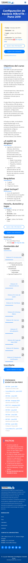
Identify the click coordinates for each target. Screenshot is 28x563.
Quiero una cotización (14, 51)
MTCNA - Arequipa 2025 (13, 400)
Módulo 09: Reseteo (12, 348)
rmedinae (19, 560)
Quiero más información (14, 46)
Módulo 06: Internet (12, 320)
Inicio (2, 516)
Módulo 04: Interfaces (13, 303)
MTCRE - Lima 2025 (11, 410)
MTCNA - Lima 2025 (11, 396)
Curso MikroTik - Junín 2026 (14, 429)
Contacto (3, 528)
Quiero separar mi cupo (14, 369)
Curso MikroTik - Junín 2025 (14, 391)
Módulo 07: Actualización (14, 330)
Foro (2, 519)
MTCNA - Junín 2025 (11, 386)
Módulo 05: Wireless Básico (14, 313)
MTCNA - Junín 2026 (11, 424)
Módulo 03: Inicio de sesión (14, 296)
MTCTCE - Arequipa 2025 (13, 405)
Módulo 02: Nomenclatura (14, 285)
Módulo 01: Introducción (14, 257)
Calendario (4, 522)
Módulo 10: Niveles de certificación (14, 358)
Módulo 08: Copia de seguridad (14, 341)
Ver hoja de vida (19, 243)
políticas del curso (12, 55)
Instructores (4, 525)
